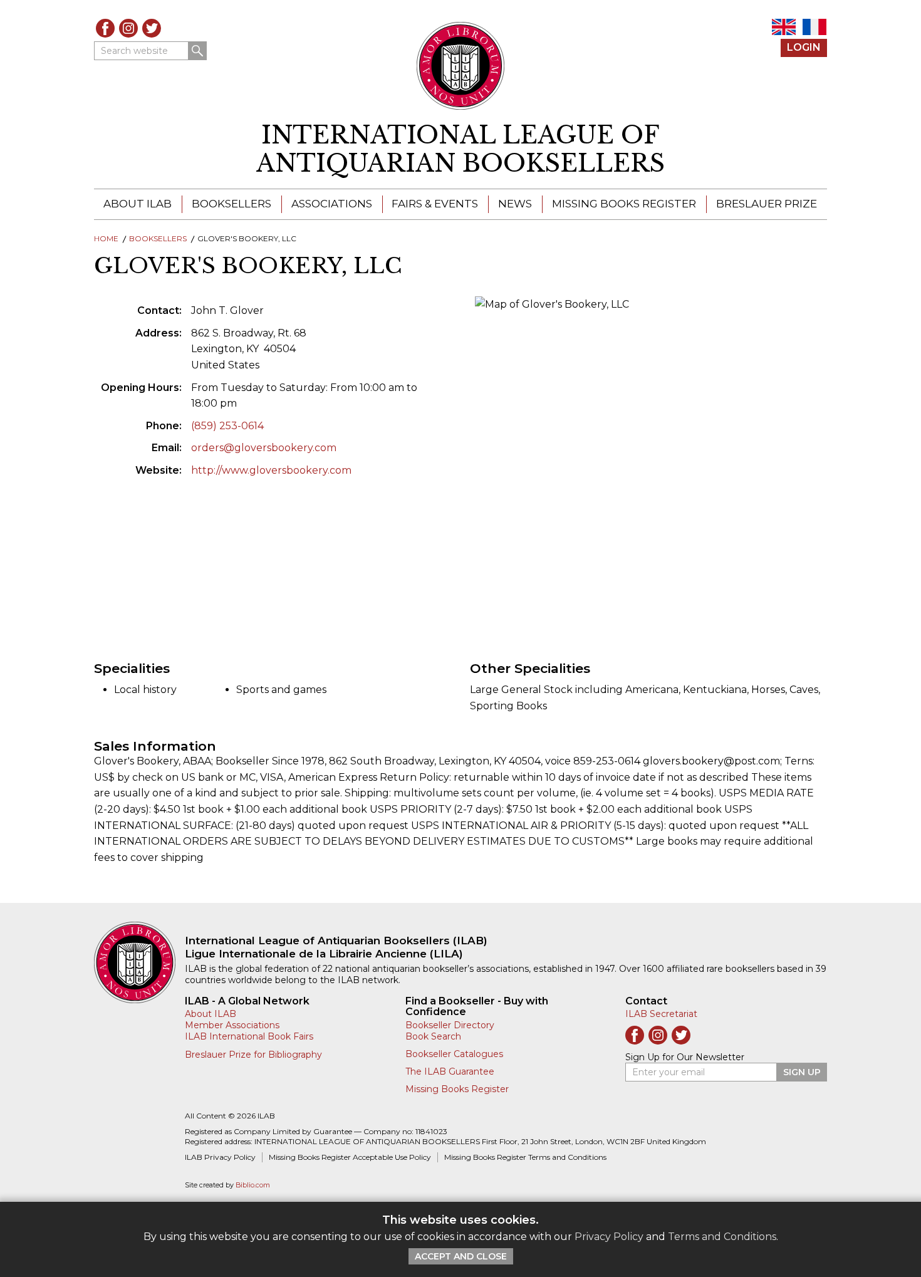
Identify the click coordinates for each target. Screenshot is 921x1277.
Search (197, 50)
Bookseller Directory (449, 1025)
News (515, 203)
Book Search (433, 1036)
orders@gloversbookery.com (263, 448)
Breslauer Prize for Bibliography (253, 1054)
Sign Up (802, 1072)
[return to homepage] (139, 962)
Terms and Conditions (722, 1237)
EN (784, 27)
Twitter (151, 28)
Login (804, 47)
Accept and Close (461, 1256)
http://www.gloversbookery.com (271, 470)
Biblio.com (253, 1185)
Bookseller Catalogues (454, 1054)
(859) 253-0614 (227, 426)
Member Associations (232, 1025)
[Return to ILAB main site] (461, 66)
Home (106, 238)
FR (814, 27)
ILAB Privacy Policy (220, 1157)
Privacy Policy (609, 1237)
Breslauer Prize (766, 203)
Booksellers (231, 203)
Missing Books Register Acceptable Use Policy (350, 1157)
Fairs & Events (435, 203)
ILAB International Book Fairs (249, 1036)
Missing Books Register (624, 203)
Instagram (128, 28)
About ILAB (137, 203)
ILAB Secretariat (661, 1013)
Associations (331, 203)
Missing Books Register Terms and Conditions (525, 1157)
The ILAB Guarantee (449, 1071)
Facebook (105, 28)
